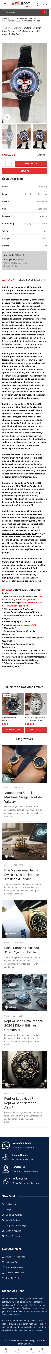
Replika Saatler (11, 266)
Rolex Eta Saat (12, 1278)
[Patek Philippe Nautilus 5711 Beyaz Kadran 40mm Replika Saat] (36, 704)
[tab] (8, 280)
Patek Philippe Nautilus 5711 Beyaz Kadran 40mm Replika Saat (36, 720)
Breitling (17, 28)
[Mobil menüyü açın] (5, 4)
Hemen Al (24, 171)
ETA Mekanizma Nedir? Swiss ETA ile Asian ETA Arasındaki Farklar (21, 874)
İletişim (9, 1209)
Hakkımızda (11, 1204)
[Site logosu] (21, 4)
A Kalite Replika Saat (15, 1256)
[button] (5, 83)
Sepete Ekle (31, 163)
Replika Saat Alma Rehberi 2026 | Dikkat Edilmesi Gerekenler (23, 1025)
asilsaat (12, 778)
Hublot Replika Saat (15, 1272)
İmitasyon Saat (12, 1262)
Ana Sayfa (7, 28)
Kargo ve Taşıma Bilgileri (17, 1225)
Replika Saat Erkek (19, 263)
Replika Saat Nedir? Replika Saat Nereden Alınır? (20, 1103)
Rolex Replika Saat (14, 1267)
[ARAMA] (44, 12)
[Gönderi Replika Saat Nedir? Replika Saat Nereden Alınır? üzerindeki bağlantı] (24, 1069)
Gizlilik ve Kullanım (14, 1215)
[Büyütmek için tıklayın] (7, 117)
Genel (6, 263)
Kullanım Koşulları (13, 1230)
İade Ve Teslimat (13, 1220)
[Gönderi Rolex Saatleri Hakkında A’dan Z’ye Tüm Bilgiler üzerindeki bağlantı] (24, 919)
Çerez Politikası (13, 1236)
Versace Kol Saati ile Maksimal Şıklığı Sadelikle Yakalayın (23, 797)
